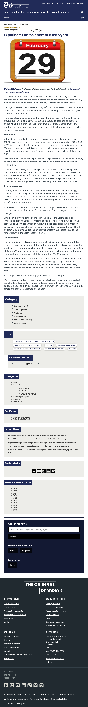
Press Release (20, 316)
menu (82, 18)
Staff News (17, 401)
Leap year (49, 345)
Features (18, 313)
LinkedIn (39, 29)
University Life (20, 323)
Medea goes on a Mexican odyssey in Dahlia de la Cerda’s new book (37, 435)
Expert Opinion (20, 310)
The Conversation (28, 391)
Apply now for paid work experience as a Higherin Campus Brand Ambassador (42, 443)
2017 (15, 510)
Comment (25, 388)
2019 (15, 505)
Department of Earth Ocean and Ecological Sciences (34, 341)
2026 (15, 488)
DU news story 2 (21, 306)
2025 (15, 491)
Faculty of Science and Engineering (27, 345)
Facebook (36, 29)
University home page (23, 320)
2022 (15, 498)
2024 (15, 493)
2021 (15, 500)
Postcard (16, 399)
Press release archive (21, 419)
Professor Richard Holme (66, 345)
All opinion (26, 550)
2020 (15, 503)
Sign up (12, 565)
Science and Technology (54, 349)
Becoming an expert (21, 397)
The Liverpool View (28, 393)
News (6, 18)
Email (32, 29)
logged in (28, 364)
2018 (15, 507)
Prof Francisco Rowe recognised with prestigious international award (38, 446)
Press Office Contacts (21, 417)
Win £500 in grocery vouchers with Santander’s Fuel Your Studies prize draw (41, 439)
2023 (15, 495)
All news (13, 550)
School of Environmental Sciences (27, 349)
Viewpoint (72, 349)
